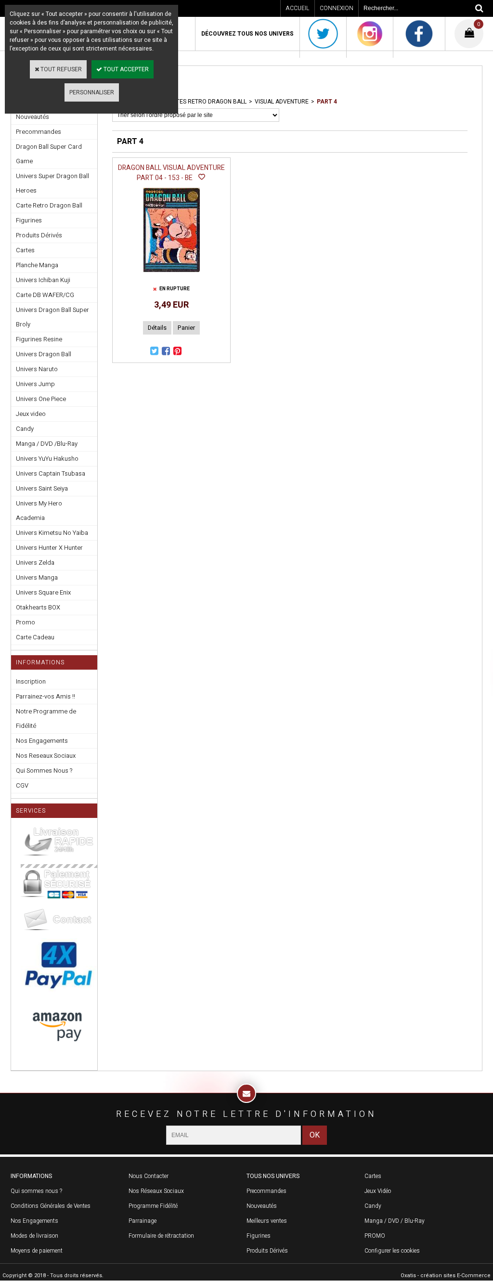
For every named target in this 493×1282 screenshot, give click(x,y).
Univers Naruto (37, 369)
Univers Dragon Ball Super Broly (52, 317)
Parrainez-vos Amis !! (45, 696)
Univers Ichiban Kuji (43, 280)
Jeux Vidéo (377, 1191)
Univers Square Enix (43, 592)
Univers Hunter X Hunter (49, 547)
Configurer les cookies (392, 1250)
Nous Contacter (149, 1176)
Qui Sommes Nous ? (44, 770)
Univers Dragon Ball (43, 354)
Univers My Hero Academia (39, 510)
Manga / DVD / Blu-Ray (394, 1221)
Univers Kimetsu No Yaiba (52, 532)
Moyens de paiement (37, 1250)
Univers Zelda (35, 562)
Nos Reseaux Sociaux (46, 755)
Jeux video (31, 413)
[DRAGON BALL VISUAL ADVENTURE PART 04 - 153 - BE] (171, 275)
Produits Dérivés (39, 235)
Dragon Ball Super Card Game (49, 154)
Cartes (25, 250)
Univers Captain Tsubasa (50, 473)
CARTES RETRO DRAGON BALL (205, 101)
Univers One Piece (41, 398)
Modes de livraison (34, 1235)
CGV (22, 785)
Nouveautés (261, 1206)
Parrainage (142, 1221)
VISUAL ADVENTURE (282, 101)
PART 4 (327, 101)
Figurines (29, 220)
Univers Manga (37, 577)
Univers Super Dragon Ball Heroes (52, 183)
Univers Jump (35, 383)
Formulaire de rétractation (161, 1235)
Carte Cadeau (35, 637)
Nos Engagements (42, 740)
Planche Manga (37, 265)
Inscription (31, 681)
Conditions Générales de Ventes (51, 1206)
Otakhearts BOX (38, 607)
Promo (25, 622)
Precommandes (38, 131)
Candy (25, 428)
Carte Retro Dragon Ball (49, 205)
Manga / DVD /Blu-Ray (47, 443)
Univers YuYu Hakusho (47, 458)
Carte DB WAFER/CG (45, 294)
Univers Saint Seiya (42, 488)
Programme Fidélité (153, 1206)
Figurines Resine (39, 339)
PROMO (374, 1235)
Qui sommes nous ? (36, 1191)
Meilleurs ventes (266, 1221)
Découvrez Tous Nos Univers (247, 33)
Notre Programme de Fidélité (46, 718)
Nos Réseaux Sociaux (156, 1191)
